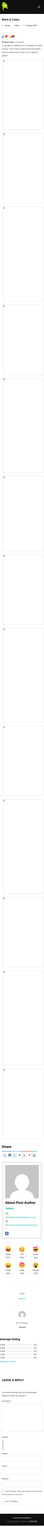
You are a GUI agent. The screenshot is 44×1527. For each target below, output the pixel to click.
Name (5, 1453)
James (7, 25)
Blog (17, 25)
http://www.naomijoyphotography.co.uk (21, 1226)
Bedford (22, 1299)
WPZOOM (33, 1521)
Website (5, 1479)
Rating (5, 1437)
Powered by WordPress (22, 1518)
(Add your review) (8, 1361)
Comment (7, 1401)
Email (5, 1466)
